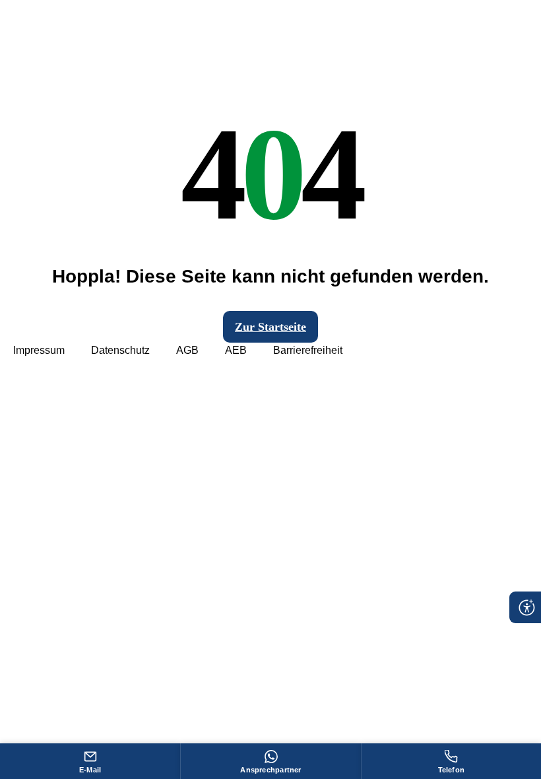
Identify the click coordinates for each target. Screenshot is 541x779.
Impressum (39, 350)
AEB (236, 350)
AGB (187, 350)
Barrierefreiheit (307, 350)
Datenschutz (120, 350)
